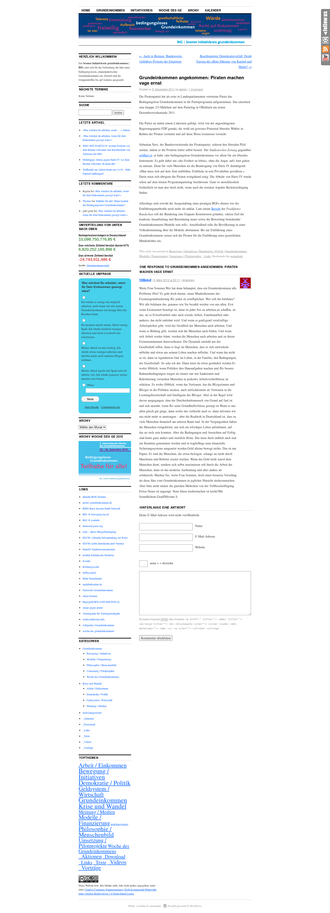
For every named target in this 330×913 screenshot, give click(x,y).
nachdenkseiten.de (92, 584)
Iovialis (86, 561)
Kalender (213, 10)
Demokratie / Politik (211, 251)
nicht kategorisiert (92, 712)
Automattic (155, 906)
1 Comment (196, 89)
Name (198, 526)
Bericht (215, 208)
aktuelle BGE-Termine (94, 496)
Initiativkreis (142, 10)
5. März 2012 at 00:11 (167, 280)
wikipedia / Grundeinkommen (98, 625)
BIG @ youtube (91, 520)
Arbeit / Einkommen (97, 688)
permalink (236, 256)
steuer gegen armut (93, 607)
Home (85, 10)
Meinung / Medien (96, 706)
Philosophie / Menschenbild (101, 665)
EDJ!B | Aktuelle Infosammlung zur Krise (105, 537)
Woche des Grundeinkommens (103, 676)
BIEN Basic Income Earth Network (101, 508)
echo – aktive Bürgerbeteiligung (99, 531)
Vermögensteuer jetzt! (98, 265)
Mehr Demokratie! (92, 578)
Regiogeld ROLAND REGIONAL (101, 602)
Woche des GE (170, 10)
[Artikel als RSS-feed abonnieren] (325, 49)
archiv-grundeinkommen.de (97, 502)
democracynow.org (93, 526)
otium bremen (90, 596)
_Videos (87, 742)
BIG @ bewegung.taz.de (96, 514)
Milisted (145, 279)
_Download (89, 724)
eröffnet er (145, 155)
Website (200, 547)
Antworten (188, 280)
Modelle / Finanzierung (153, 256)
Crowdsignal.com (110, 407)
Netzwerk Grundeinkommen (98, 590)
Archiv (193, 10)
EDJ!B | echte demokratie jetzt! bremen (103, 543)
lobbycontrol (89, 572)
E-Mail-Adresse (205, 536)
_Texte (86, 736)
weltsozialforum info (94, 619)
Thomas (87, 201)
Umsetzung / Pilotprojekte (185, 256)
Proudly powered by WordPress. (185, 906)
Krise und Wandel (92, 683)
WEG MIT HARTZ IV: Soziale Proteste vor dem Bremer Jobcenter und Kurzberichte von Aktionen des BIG (106, 150)
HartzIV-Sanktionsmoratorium (99, 549)
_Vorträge (88, 747)
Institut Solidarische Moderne (98, 555)
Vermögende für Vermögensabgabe (101, 613)
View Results (92, 407)
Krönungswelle (91, 566)
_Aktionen (88, 718)
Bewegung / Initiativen (183, 251)
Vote (90, 399)
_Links (206, 256)
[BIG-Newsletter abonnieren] (325, 40)
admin (183, 89)
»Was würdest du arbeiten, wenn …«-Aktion (106, 130)
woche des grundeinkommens (98, 631)
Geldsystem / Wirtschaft (99, 700)
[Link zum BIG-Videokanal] (325, 57)
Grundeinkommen (110, 10)
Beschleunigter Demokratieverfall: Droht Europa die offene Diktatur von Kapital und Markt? (224, 61)
